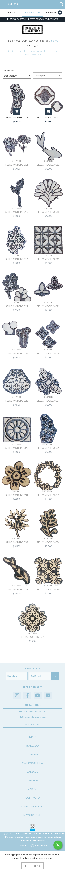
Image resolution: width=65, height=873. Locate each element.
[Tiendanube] (32, 846)
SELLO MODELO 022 (48, 306)
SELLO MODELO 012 (48, 164)
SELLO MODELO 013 (16, 211)
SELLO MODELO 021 (16, 306)
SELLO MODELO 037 (32, 636)
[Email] (48, 695)
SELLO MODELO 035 (16, 589)
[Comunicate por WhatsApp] (57, 845)
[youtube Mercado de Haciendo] (38, 695)
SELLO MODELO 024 (16, 353)
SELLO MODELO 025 (48, 353)
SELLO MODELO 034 (48, 542)
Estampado (42, 40)
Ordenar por (8, 70)
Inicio (10, 40)
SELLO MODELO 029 (48, 447)
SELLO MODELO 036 (48, 589)
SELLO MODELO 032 (48, 495)
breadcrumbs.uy (24, 40)
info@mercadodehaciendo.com (32, 717)
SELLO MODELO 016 (16, 258)
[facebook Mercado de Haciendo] (27, 695)
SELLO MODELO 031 (16, 495)
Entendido (32, 865)
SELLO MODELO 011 (16, 164)
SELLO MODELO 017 (16, 117)
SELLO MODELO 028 (16, 447)
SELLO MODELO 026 (16, 400)
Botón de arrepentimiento (33, 840)
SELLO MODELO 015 (48, 211)
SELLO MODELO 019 (48, 258)
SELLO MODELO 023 (48, 117)
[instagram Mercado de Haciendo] (17, 695)
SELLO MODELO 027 (48, 400)
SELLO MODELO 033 (16, 542)
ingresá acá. (55, 837)
